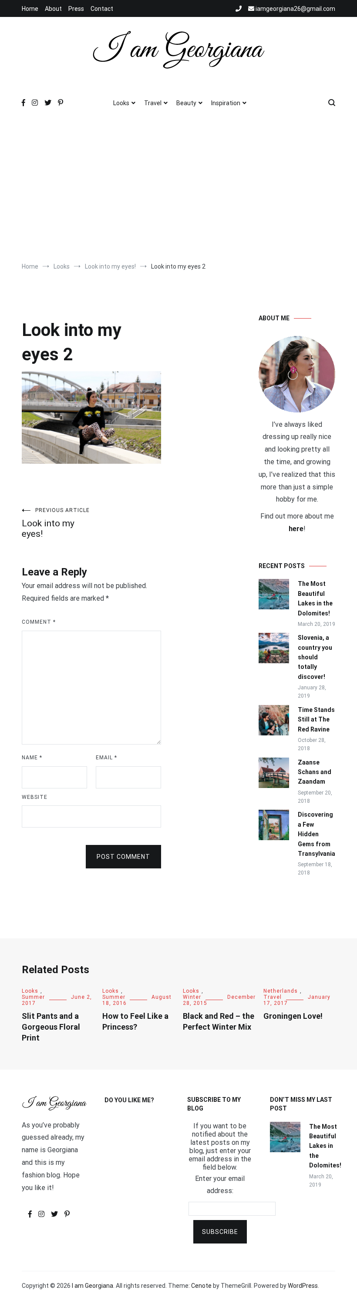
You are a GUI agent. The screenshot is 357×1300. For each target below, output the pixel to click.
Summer (33, 997)
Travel (153, 103)
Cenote (201, 1285)
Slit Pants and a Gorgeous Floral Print (51, 1026)
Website (34, 797)
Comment (39, 622)
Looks (121, 103)
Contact (102, 8)
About (53, 8)
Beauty (186, 103)
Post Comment (123, 856)
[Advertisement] (178, 188)
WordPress (303, 1285)
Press (76, 8)
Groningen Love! (293, 1016)
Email (106, 758)
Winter (192, 997)
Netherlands (280, 991)
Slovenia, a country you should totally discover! (315, 657)
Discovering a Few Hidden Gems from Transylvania (316, 834)
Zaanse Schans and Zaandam (314, 772)
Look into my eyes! (56, 523)
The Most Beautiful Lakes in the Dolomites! (315, 598)
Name (32, 758)
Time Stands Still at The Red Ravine (316, 719)
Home (30, 8)
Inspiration (225, 103)
